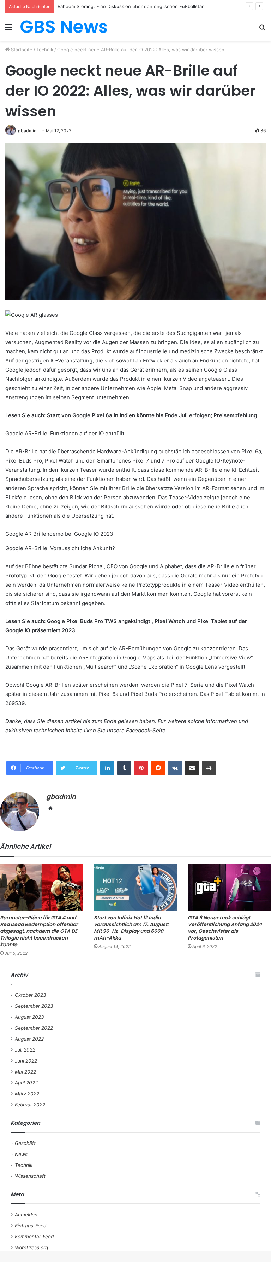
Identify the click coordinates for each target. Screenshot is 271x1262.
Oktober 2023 (30, 995)
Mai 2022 (25, 1072)
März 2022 (27, 1094)
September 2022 (34, 1028)
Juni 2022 (26, 1061)
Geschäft (25, 1143)
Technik (44, 49)
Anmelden (26, 1214)
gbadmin (27, 130)
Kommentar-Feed (34, 1236)
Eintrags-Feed (30, 1225)
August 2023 (29, 1017)
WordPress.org (31, 1247)
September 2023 (34, 1006)
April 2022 (26, 1083)
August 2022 (29, 1039)
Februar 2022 (30, 1104)
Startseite (21, 49)
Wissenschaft (30, 1176)
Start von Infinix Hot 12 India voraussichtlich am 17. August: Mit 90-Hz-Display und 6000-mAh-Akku (131, 927)
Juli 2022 (25, 1050)
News (21, 1154)
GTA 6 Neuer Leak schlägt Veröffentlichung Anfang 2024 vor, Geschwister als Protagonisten (225, 927)
